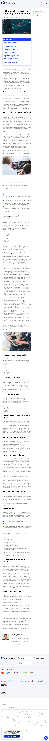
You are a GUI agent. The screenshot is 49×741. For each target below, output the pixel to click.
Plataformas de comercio (7, 707)
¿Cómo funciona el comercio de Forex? (13, 43)
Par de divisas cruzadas (10, 52)
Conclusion (7, 64)
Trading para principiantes (10, 6)
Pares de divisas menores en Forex (12, 49)
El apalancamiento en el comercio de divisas (14, 53)
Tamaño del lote (8, 59)
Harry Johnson (12, 17)
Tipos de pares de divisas (10, 46)
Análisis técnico (39, 11)
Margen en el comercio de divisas (12, 55)
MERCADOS (3, 704)
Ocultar (13, 39)
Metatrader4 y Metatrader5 (11, 62)
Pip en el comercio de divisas (11, 56)
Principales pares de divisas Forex (12, 48)
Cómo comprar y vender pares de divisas (14, 61)
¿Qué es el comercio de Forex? (11, 42)
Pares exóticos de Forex (10, 51)
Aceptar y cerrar (12, 736)
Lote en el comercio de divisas (11, 58)
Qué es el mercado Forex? (10, 45)
